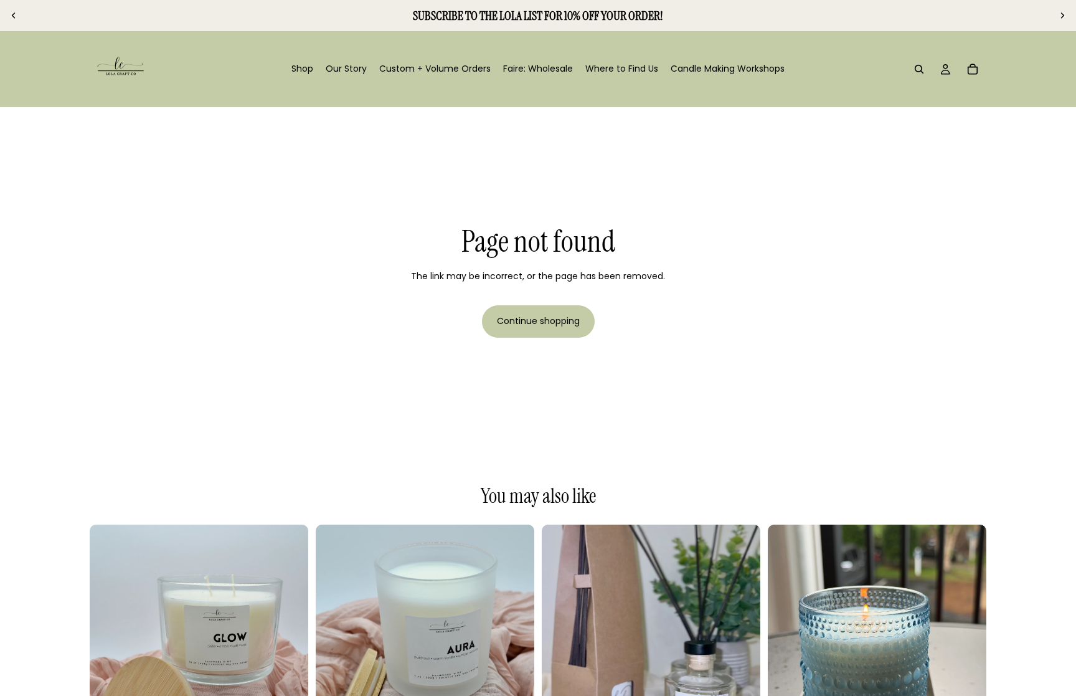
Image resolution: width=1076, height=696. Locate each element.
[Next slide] (1062, 15)
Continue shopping (538, 321)
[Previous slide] (13, 15)
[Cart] (972, 69)
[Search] (919, 69)
